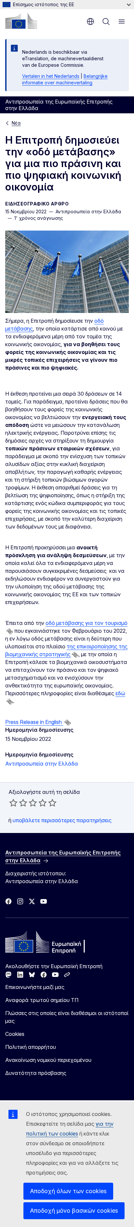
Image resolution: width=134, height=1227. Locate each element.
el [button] (90, 21)
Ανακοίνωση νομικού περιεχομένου (48, 1060)
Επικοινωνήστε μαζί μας (34, 987)
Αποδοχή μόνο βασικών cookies (74, 1210)
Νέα (16, 123)
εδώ (120, 693)
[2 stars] (18, 802)
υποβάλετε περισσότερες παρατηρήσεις (62, 820)
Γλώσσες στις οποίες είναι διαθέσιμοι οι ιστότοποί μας (66, 1017)
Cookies (14, 1034)
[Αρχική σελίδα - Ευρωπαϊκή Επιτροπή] (21, 21)
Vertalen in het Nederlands (50, 76)
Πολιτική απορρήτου (30, 1047)
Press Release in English (34, 722)
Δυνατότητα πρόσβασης (35, 1073)
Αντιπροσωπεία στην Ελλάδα (41, 763)
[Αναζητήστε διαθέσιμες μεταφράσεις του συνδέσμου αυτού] (10, 631)
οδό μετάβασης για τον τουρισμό (86, 623)
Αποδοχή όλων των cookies (68, 1191)
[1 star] (13, 802)
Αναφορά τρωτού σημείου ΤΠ (41, 1000)
